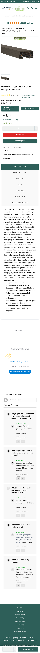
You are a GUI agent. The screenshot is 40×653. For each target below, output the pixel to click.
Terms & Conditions (20, 631)
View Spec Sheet (10, 108)
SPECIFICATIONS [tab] (20, 173)
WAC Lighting (20, 28)
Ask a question (25, 97)
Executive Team (20, 621)
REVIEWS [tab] (20, 179)
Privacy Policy (20, 628)
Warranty (31, 108)
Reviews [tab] (18, 330)
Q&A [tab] (20, 185)
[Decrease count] (36, 129)
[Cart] (32, 8)
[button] (20, 23)
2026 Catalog (20, 618)
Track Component (27, 30)
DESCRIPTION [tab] (20, 167)
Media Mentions (20, 614)
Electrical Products (7, 28)
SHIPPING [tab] (20, 191)
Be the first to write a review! (20, 372)
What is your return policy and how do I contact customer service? (21, 490)
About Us (20, 608)
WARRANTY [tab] (20, 197)
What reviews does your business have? (21, 526)
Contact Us (20, 611)
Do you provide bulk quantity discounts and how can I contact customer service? (23, 416)
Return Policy (20, 625)
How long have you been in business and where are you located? (22, 453)
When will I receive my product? (20, 561)
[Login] (28, 8)
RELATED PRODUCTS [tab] (20, 203)
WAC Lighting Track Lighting (10, 30)
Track (3, 33)
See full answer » (21, 433)
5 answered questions (28, 95)
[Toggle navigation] (36, 7)
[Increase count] (36, 127)
